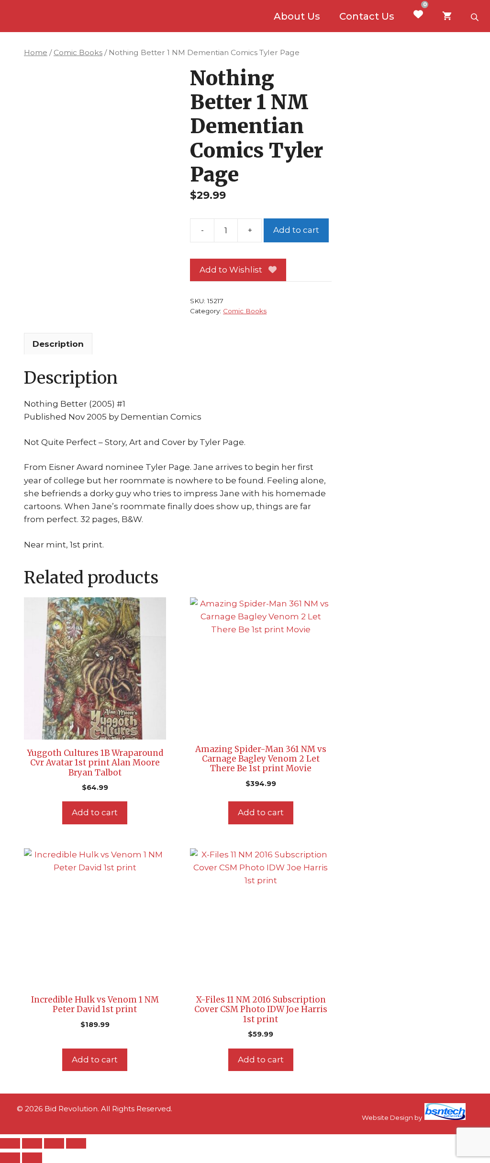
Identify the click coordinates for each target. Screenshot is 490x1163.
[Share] (54, 1143)
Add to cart (296, 230)
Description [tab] (58, 344)
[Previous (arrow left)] (10, 1157)
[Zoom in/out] (10, 1143)
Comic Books (78, 52)
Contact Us (366, 16)
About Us (297, 16)
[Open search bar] (475, 16)
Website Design (387, 1117)
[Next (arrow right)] (32, 1157)
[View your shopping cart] (447, 16)
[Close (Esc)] (76, 1143)
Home (35, 52)
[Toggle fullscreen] (32, 1143)
